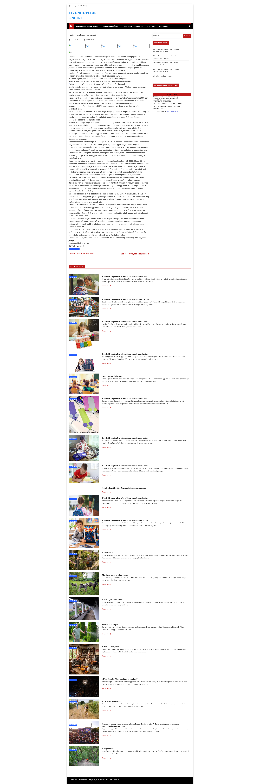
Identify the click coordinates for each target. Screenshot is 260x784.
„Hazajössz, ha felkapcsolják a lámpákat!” (120, 679)
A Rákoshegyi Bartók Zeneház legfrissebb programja (124, 488)
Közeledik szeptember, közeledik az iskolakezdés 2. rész (124, 498)
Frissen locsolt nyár (110, 624)
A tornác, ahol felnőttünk (112, 600)
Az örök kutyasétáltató (111, 701)
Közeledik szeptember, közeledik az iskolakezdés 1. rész (125, 520)
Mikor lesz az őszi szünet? (162, 76)
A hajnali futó (108, 749)
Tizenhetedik (73, 277)
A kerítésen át (107, 553)
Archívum (151, 26)
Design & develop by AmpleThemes (105, 780)
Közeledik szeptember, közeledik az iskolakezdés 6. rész (124, 354)
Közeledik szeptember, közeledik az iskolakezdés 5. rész (124, 398)
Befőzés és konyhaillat (111, 647)
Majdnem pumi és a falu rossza (115, 575)
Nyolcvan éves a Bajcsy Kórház (81, 253)
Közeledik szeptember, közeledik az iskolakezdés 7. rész (124, 322)
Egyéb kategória (74, 248)
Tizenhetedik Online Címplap (87, 26)
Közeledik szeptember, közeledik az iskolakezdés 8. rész (125, 299)
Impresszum (163, 26)
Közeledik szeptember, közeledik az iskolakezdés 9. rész (124, 276)
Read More (106, 286)
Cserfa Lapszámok (110, 26)
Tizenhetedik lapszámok (133, 26)
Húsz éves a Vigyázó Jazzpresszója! (135, 254)
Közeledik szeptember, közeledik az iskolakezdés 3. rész (124, 466)
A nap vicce (172, 94)
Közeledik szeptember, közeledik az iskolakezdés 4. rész (124, 438)
